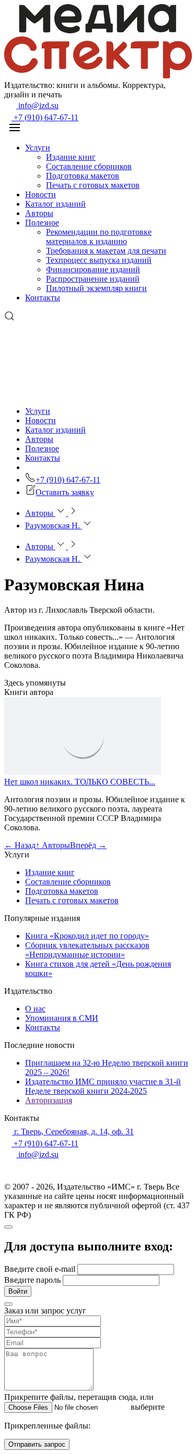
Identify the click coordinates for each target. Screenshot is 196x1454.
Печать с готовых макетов (93, 185)
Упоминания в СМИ (61, 1018)
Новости (40, 194)
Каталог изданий (55, 203)
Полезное (42, 222)
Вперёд (88, 845)
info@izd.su (37, 105)
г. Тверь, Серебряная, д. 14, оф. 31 (73, 1131)
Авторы (39, 213)
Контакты (42, 297)
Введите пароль (33, 1279)
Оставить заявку (65, 492)
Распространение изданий (93, 278)
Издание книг (71, 157)
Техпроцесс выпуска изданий (99, 260)
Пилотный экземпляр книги (96, 288)
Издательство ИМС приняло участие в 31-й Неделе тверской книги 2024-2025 (103, 1086)
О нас (35, 1008)
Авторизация (48, 1100)
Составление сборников (89, 166)
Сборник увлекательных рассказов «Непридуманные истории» (87, 950)
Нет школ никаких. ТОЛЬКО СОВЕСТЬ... (79, 781)
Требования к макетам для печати (106, 250)
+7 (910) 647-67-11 (44, 117)
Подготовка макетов (82, 175)
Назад (20, 845)
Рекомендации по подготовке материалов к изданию (99, 236)
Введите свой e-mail (40, 1269)
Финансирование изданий (93, 269)
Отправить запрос (36, 1444)
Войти (17, 1291)
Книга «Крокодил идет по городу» (87, 935)
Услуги (37, 147)
